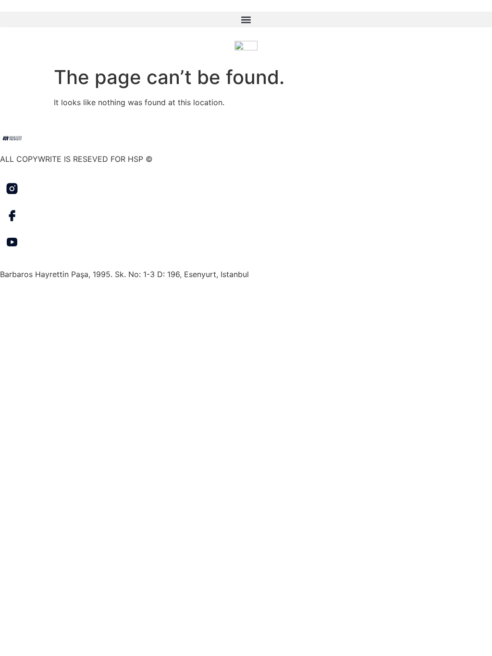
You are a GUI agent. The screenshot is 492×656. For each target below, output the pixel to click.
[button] (246, 19)
